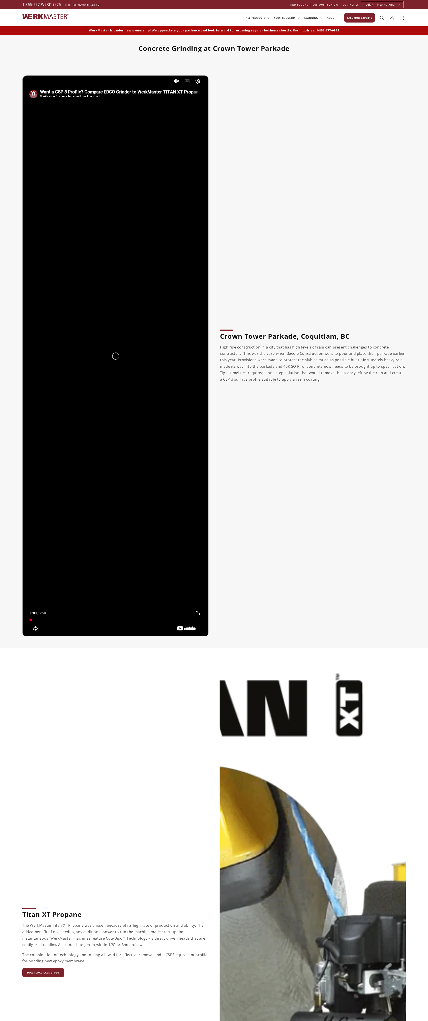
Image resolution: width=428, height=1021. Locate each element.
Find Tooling (299, 4)
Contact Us (351, 4)
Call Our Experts (359, 17)
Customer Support (326, 4)
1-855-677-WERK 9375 (41, 4)
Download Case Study (43, 972)
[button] (257, 18)
